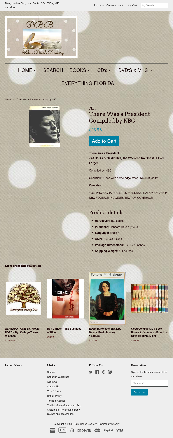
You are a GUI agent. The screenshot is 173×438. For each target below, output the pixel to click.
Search (51, 372)
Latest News (13, 365)
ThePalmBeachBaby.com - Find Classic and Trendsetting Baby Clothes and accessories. (64, 409)
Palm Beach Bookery (85, 423)
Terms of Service (56, 400)
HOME (26, 70)
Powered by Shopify (108, 423)
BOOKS (78, 70)
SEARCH (53, 70)
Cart (134, 5)
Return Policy (54, 396)
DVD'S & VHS (133, 70)
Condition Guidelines (58, 376)
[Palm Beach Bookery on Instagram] (110, 372)
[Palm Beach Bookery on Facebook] (97, 372)
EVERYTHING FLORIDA (87, 83)
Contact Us (53, 386)
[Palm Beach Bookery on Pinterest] (103, 372)
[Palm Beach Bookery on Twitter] (91, 372)
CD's (103, 70)
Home (8, 99)
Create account (114, 5)
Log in (97, 5)
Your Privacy (54, 391)
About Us (52, 381)
